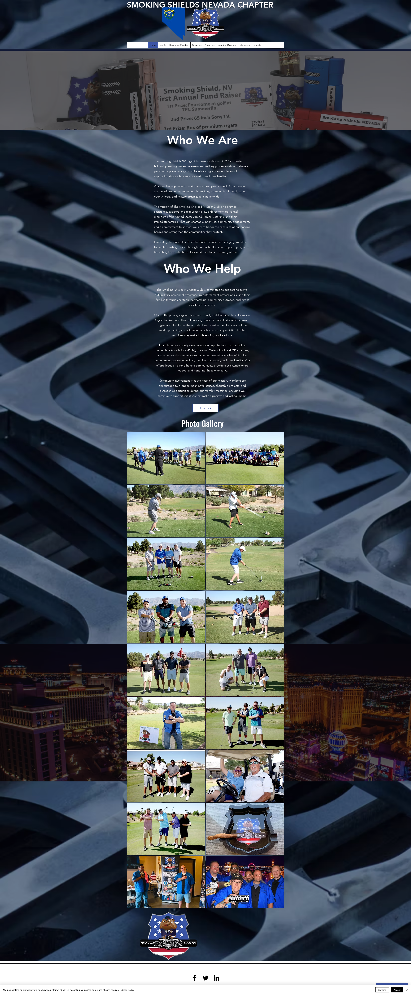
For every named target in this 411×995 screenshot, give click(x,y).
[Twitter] (205, 978)
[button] (166, 458)
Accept (397, 989)
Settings (382, 989)
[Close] (407, 989)
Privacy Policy (127, 989)
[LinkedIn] (216, 978)
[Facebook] (195, 978)
